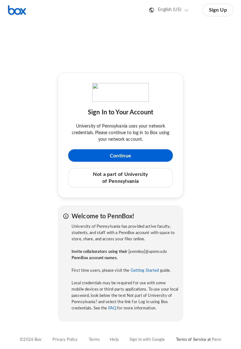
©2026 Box (30, 340)
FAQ (112, 308)
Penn (216, 340)
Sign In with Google (147, 340)
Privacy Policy (65, 340)
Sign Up (218, 10)
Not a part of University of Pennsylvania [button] (120, 178)
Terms (94, 340)
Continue (120, 155)
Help (114, 340)
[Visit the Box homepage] (17, 10)
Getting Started (145, 271)
